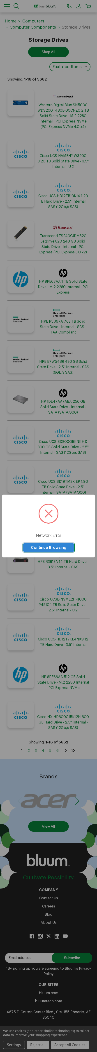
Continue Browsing (48, 547)
